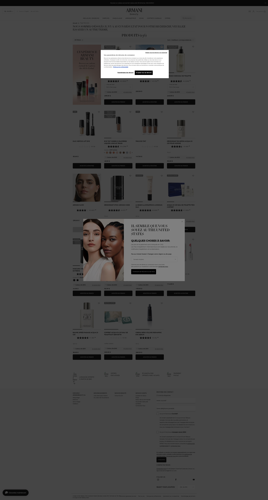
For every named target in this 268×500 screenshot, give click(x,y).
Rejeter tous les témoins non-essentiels (156, 52)
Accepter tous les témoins (144, 72)
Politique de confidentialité (120, 67)
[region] (135, 64)
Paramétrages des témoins (125, 72)
